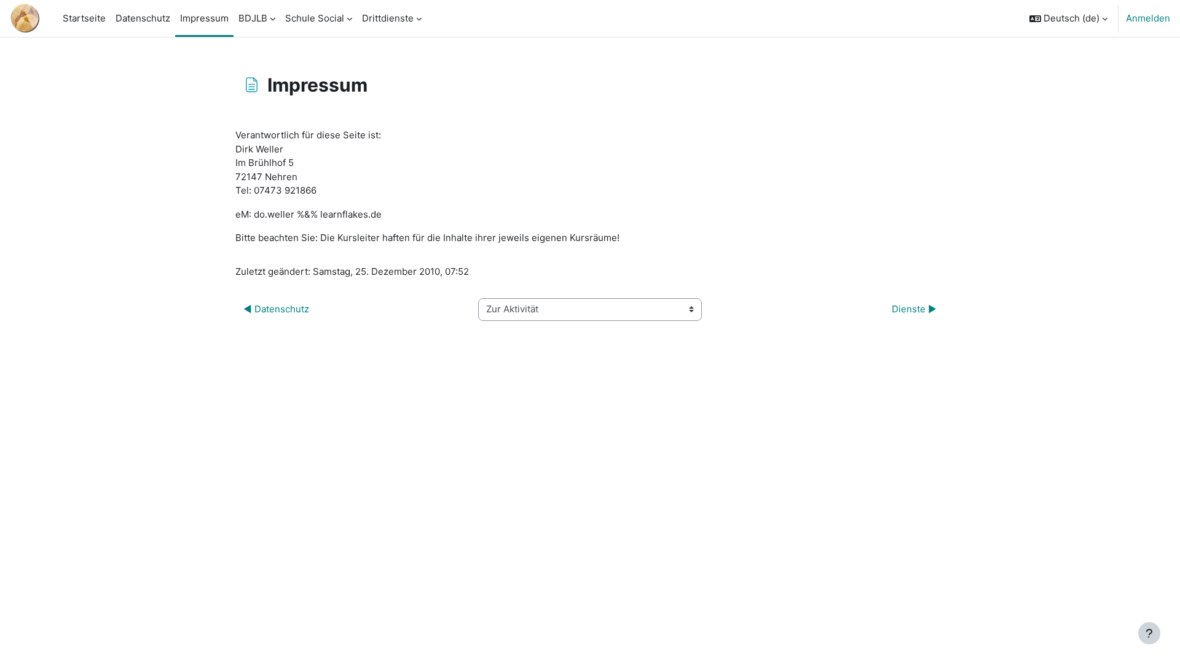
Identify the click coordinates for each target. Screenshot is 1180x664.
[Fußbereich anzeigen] (1149, 633)
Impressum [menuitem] (204, 18)
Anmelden (1148, 18)
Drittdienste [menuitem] (388, 18)
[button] (1068, 18)
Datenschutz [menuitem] (143, 18)
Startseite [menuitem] (84, 18)
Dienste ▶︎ (914, 309)
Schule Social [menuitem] (314, 18)
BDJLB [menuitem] (252, 18)
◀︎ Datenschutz (276, 309)
